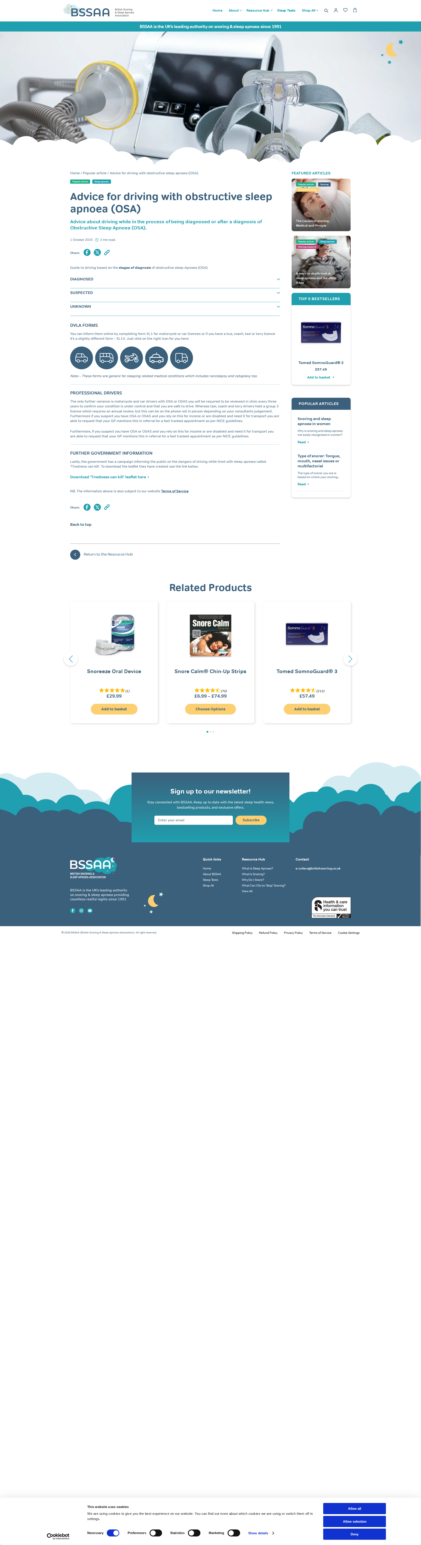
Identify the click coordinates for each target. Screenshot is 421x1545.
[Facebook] (87, 253)
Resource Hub (257, 10)
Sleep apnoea (102, 181)
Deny (355, 1534)
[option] (321, 345)
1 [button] (207, 732)
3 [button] (213, 732)
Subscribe (251, 820)
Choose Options (210, 709)
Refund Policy (268, 933)
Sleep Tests (286, 10)
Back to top (80, 524)
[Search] (326, 11)
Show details (258, 1533)
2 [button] (210, 732)
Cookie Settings (349, 933)
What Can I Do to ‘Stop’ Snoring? (263, 885)
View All (247, 891)
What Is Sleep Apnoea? (257, 868)
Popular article (95, 173)
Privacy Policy (293, 933)
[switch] (156, 1532)
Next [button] (350, 659)
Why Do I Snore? (253, 880)
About (234, 10)
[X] (97, 253)
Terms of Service (320, 933)
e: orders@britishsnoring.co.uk (318, 868)
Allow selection (354, 1521)
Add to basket (318, 377)
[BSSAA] (98, 15)
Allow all (354, 1508)
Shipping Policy (242, 933)
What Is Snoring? (253, 874)
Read (302, 442)
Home (217, 10)
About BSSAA (212, 874)
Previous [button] (71, 659)
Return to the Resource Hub (108, 554)
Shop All (308, 10)
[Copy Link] (107, 253)
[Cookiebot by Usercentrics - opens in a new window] (58, 1536)
